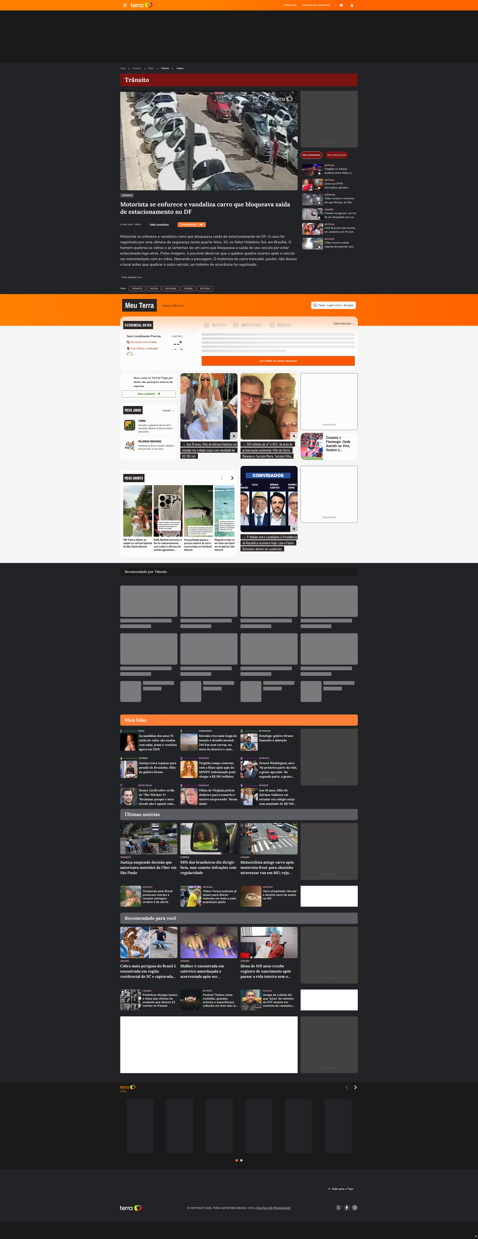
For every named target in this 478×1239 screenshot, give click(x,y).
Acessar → (168, 410)
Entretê (263, 785)
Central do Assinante (316, 5)
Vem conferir (146, 394)
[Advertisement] (329, 896)
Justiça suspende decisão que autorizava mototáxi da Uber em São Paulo (148, 867)
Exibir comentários (159, 224)
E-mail (341, 5)
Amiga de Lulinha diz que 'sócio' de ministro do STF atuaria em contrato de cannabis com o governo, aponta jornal (278, 1000)
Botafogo (265, 731)
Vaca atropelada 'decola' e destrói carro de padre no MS (280, 895)
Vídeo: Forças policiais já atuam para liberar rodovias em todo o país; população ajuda (220, 897)
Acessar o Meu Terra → (175, 305)
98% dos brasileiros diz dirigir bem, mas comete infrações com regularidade (208, 867)
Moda (141, 731)
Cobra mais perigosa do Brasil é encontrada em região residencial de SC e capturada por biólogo (148, 971)
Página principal (142, 5)
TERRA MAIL (290, 5)
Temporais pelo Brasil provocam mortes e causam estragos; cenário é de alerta (158, 897)
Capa (123, 68)
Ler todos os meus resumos (278, 361)
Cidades (188, 288)
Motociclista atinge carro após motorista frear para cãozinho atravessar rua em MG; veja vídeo (267, 867)
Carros (184, 857)
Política (267, 991)
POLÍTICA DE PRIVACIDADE (273, 1208)
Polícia (154, 288)
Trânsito (165, 68)
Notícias (137, 68)
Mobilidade (205, 731)
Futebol (143, 758)
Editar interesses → (344, 323)
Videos (180, 68)
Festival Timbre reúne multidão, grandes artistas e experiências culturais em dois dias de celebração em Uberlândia (220, 1000)
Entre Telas (145, 785)
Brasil (151, 68)
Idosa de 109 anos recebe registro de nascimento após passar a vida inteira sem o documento (265, 971)
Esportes (330, 195)
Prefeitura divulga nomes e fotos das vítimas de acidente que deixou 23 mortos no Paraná (160, 1000)
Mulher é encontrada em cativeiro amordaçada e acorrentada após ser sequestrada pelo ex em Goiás (206, 971)
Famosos (204, 758)
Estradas (170, 288)
